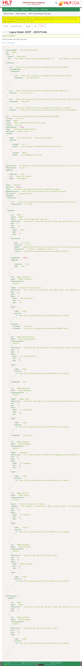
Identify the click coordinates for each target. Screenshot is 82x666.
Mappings (28, 26)
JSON (42, 26)
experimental (11, 127)
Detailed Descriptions (16, 26)
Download (10, 43)
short (13, 219)
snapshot (9, 195)
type (8, 189)
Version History (28, 664)
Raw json (4, 43)
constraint (15, 238)
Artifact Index (25, 9)
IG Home (6, 9)
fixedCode (15, 382)
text (8, 54)
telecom (13, 140)
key (16, 243)
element (11, 210)
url (11, 67)
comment (14, 506)
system (15, 144)
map (16, 266)
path (13, 217)
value (15, 146)
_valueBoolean (15, 69)
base (13, 228)
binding (14, 324)
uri (11, 176)
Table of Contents (12, 664)
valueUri (13, 93)
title (8, 123)
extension (10, 63)
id (7, 52)
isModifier (15, 258)
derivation (10, 193)
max (12, 225)
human (17, 247)
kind (8, 185)
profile (18, 313)
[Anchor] (48, 32)
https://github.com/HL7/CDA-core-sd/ (64, 19)
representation (17, 281)
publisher (10, 131)
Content (6, 26)
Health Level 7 (14, 663)
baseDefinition (12, 191)
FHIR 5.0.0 (45, 663)
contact (9, 133)
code (16, 311)
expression (19, 249)
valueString (16, 204)
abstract (9, 187)
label (13, 288)
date (8, 129)
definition (15, 221)
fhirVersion (11, 168)
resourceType (11, 50)
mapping (9, 170)
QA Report (20, 664)
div (9, 58)
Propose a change (51, 664)
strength (16, 326)
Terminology (34, 9)
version (9, 118)
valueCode (18, 78)
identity (13, 174)
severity (18, 245)
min (12, 223)
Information (14, 9)
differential (11, 596)
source (17, 251)
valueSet (16, 328)
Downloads (44, 9)
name (8, 120)
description (11, 165)
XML (35, 26)
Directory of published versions (24, 21)
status (10, 56)
